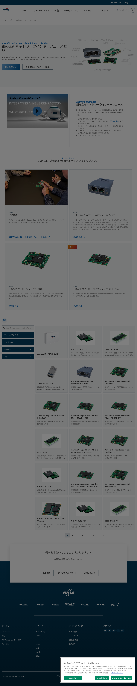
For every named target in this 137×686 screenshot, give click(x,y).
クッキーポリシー (117, 673)
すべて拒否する (102, 678)
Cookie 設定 (73, 678)
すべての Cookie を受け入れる (121, 678)
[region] (97, 670)
